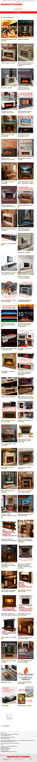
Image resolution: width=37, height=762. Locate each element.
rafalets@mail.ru (5, 750)
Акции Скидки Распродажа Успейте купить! (8, 737)
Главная (2, 15)
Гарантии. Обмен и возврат (5, 738)
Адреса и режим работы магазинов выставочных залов (10, 743)
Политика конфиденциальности (6, 735)
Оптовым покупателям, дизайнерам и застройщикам (9, 734)
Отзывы (2, 744)
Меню (18, 12)
